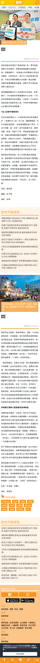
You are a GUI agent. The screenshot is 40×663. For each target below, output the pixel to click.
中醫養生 (31, 622)
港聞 (3, 49)
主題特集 (22, 7)
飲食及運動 (14, 622)
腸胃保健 (23, 625)
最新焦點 (4, 609)
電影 (30, 501)
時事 (30, 7)
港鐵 (20, 505)
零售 (23, 501)
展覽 (4, 505)
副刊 (36, 7)
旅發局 (20, 509)
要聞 (11, 609)
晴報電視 (12, 7)
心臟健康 (15, 625)
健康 (4, 7)
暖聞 (21, 609)
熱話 (16, 609)
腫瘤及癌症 (5, 625)
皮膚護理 (19, 628)
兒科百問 (31, 625)
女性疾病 (4, 628)
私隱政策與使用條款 (24, 647)
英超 (4, 509)
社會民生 (6, 501)
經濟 (15, 501)
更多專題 (28, 628)
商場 (12, 505)
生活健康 (23, 622)
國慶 (12, 509)
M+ (28, 509)
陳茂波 (28, 505)
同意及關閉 (20, 654)
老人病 (12, 628)
